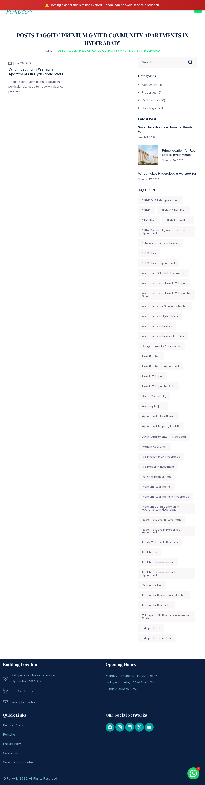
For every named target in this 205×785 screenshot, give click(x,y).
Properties (149, 92)
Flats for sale (151, 356)
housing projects (153, 406)
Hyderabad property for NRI (161, 426)
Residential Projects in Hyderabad (164, 595)
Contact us (11, 753)
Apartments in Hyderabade (160, 316)
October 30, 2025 (172, 160)
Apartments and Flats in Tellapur (164, 283)
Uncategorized (152, 108)
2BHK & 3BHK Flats (173, 210)
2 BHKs (146, 210)
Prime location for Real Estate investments (179, 152)
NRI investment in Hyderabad (161, 456)
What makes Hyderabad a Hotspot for (167, 173)
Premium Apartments (156, 486)
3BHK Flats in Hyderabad (158, 263)
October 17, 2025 (148, 179)
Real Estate (150, 100)
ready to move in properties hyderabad (161, 531)
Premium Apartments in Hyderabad (165, 496)
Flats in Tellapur (152, 376)
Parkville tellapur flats (156, 476)
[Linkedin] (129, 727)
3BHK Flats (149, 253)
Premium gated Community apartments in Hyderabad (160, 508)
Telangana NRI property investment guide (165, 617)
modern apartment (154, 446)
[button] (193, 773)
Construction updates (18, 762)
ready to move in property (160, 542)
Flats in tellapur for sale (158, 386)
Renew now (112, 5)
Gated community (154, 396)
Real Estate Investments (158, 562)
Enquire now (12, 744)
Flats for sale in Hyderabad (160, 366)
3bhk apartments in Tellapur (160, 243)
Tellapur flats (151, 628)
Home (48, 50)
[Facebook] (110, 727)
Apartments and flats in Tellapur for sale (166, 295)
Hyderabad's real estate (158, 416)
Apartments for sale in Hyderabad (165, 306)
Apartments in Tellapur (157, 326)
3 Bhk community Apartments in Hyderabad (163, 232)
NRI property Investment (158, 466)
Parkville (9, 734)
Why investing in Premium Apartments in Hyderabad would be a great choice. (36, 74)
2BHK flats (149, 220)
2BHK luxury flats (178, 220)
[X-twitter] (139, 727)
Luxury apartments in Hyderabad (164, 436)
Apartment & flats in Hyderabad (163, 273)
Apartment (149, 85)
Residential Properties (156, 605)
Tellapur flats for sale (157, 638)
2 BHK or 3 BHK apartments (160, 200)
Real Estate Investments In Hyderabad (159, 574)
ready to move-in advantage (161, 519)
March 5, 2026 (147, 137)
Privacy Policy (13, 725)
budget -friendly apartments (161, 346)
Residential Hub (152, 585)
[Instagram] (119, 727)
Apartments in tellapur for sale (163, 336)
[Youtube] (149, 727)
